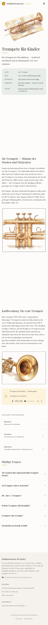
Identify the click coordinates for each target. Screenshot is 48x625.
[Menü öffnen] (44, 3)
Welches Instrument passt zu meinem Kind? (18, 588)
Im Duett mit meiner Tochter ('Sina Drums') (17, 577)
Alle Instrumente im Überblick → (14, 606)
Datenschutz (28, 619)
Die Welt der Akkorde (10, 592)
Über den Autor (8, 595)
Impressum (19, 619)
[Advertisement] (24, 127)
